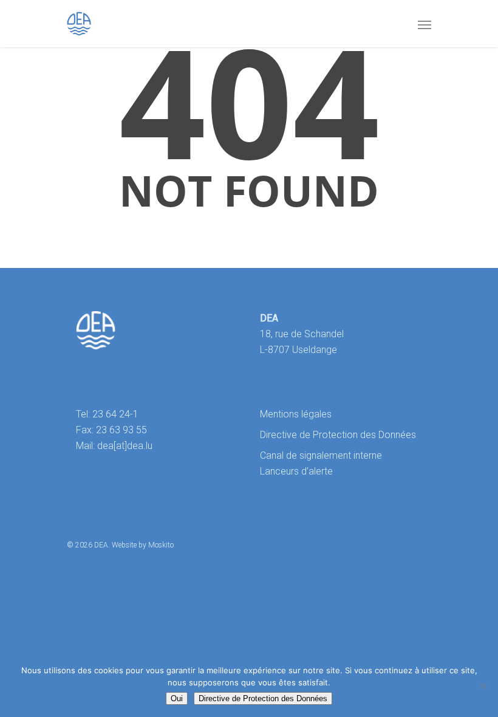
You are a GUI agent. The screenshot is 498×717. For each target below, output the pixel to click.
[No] (483, 686)
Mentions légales (296, 414)
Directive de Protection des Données (338, 435)
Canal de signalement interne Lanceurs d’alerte (321, 463)
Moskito (161, 545)
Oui (177, 698)
